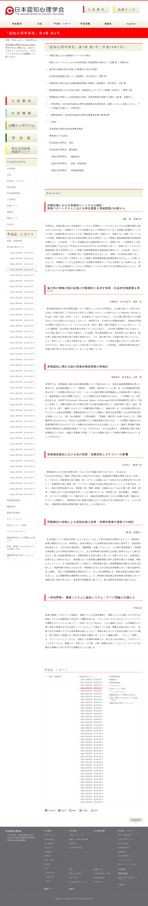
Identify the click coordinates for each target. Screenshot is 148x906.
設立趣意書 (49, 843)
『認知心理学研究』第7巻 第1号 (90, 708)
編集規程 (113, 680)
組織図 (47, 856)
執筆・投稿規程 (55, 677)
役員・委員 (49, 860)
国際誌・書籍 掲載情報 (78, 839)
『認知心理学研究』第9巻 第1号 (90, 719)
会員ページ (12, 206)
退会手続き (98, 882)
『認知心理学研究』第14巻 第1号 (91, 748)
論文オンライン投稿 (117, 689)
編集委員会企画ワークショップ (122, 703)
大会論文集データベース (78, 883)
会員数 (47, 864)
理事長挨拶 (49, 839)
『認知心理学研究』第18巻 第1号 (91, 771)
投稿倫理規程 (115, 677)
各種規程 (48, 852)
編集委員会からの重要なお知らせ (123, 695)
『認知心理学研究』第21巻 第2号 (91, 791)
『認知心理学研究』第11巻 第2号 (91, 733)
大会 (9, 175)
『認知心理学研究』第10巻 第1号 (91, 725)
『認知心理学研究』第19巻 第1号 (91, 776)
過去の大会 (73, 878)
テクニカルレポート (117, 692)
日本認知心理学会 (71, 899)
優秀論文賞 (50, 877)
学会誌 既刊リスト (86, 677)
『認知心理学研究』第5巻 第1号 (90, 696)
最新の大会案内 (75, 873)
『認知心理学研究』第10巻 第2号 (91, 728)
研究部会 (72, 843)
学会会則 (48, 848)
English (10, 224)
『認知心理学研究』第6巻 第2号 (90, 705)
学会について (50, 835)
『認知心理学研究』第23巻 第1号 (91, 799)
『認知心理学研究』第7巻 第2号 (90, 711)
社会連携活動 (13, 193)
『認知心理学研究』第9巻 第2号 (90, 722)
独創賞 (48, 881)
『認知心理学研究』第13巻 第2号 (91, 745)
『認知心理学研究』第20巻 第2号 (91, 785)
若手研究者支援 (75, 848)
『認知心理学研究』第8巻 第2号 (90, 716)
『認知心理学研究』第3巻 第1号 (90, 685)
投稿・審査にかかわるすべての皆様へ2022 (123, 699)
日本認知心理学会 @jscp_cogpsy (20, 44)
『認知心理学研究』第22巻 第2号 (91, 796)
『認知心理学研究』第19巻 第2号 (91, 779)
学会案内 (11, 168)
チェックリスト (116, 686)
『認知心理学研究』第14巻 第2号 (91, 751)
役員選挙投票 (99, 878)
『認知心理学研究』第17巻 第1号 (91, 765)
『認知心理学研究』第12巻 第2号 (91, 739)
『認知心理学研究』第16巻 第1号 (91, 759)
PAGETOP (135, 820)
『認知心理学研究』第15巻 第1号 (91, 753)
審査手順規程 (115, 683)
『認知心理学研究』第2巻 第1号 (90, 682)
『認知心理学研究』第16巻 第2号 (91, 762)
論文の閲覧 (122, 843)
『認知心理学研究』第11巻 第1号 (91, 731)
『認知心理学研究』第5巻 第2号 (90, 699)
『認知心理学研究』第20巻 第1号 (91, 782)
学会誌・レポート (56, 669)
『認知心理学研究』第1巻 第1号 (90, 679)
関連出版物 (122, 873)
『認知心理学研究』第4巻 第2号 (90, 694)
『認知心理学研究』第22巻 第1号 (91, 793)
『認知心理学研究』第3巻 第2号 (90, 688)
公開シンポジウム (76, 835)
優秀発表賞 (50, 872)
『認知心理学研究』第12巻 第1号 (91, 736)
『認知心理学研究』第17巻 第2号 (91, 768)
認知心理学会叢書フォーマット (127, 879)
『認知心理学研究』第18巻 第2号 (91, 773)
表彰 (46, 868)
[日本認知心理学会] (36, 12)
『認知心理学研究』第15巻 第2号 (91, 756)
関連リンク (12, 218)
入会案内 (11, 199)
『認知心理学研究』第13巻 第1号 (91, 742)
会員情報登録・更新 (102, 873)
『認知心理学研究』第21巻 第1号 (91, 788)
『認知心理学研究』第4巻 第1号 (90, 691)
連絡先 (10, 212)
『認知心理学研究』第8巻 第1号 (90, 714)
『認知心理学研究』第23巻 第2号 (91, 802)
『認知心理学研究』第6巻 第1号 (90, 702)
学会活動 (11, 187)
